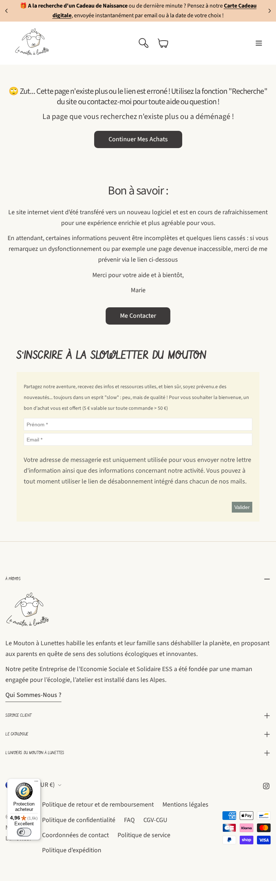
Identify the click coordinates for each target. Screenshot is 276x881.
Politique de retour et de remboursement (98, 804)
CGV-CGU (155, 820)
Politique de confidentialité (78, 820)
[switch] (24, 832)
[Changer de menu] (259, 43)
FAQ (129, 820)
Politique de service (144, 835)
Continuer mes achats (138, 139)
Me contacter (138, 315)
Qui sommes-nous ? (33, 694)
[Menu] (36, 783)
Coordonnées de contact (75, 835)
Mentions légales (185, 804)
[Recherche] (143, 43)
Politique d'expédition (71, 850)
